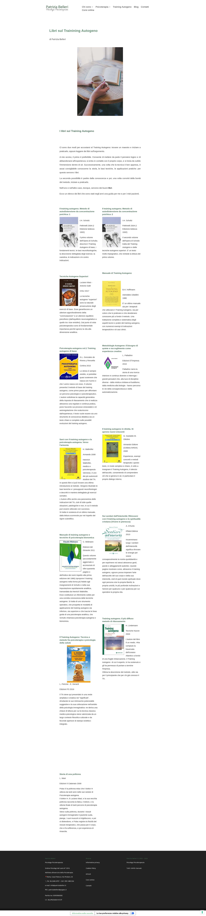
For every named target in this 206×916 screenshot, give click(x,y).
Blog (136, 7)
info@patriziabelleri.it (58, 885)
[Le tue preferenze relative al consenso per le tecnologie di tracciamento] (202, 912)
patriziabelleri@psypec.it (58, 890)
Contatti (145, 7)
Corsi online (88, 10)
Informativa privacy (93, 862)
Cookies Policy (91, 868)
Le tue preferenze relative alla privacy (112, 913)
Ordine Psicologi (51, 868)
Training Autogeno (122, 7)
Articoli (88, 874)
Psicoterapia (102, 7)
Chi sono (86, 7)
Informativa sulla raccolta (82, 913)
